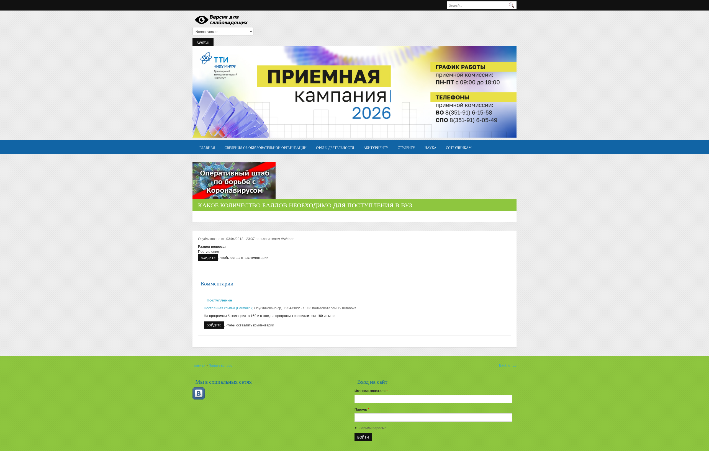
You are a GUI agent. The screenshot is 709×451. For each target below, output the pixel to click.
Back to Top (508, 365)
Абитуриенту (376, 147)
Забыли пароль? (372, 427)
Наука (430, 147)
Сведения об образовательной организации (266, 147)
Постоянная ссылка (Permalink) (228, 307)
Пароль (361, 409)
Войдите (208, 257)
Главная (207, 147)
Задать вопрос (220, 365)
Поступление (219, 300)
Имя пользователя (371, 390)
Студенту (406, 147)
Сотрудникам (459, 147)
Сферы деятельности (335, 147)
